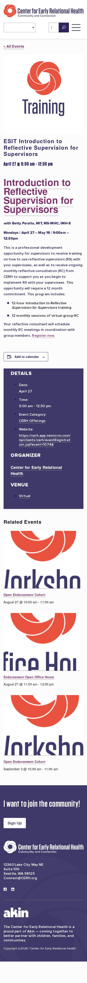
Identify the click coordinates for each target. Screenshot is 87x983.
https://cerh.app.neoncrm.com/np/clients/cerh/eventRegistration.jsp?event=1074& (45, 440)
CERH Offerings (32, 421)
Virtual (24, 496)
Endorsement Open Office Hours (29, 677)
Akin (31, 931)
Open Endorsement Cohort (24, 594)
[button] (64, 27)
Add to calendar (26, 356)
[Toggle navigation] (76, 27)
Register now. (43, 335)
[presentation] (42, 560)
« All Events (14, 46)
